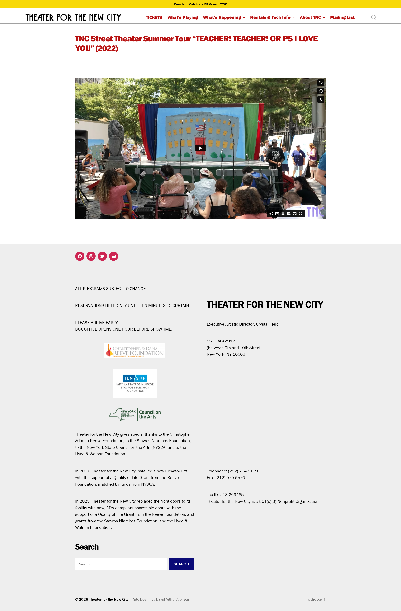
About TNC (310, 17)
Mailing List (342, 17)
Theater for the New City (108, 599)
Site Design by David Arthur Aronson (161, 599)
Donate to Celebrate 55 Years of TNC (200, 4)
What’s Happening (222, 17)
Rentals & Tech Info (270, 17)
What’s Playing (182, 17)
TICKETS (154, 17)
